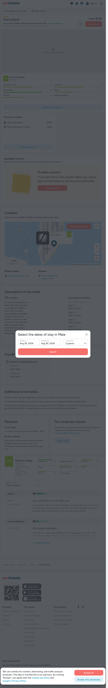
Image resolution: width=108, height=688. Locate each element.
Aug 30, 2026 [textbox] (48, 343)
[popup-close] (86, 334)
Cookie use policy (41, 677)
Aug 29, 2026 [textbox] (26, 343)
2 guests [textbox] (70, 343)
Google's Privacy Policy (14, 680)
